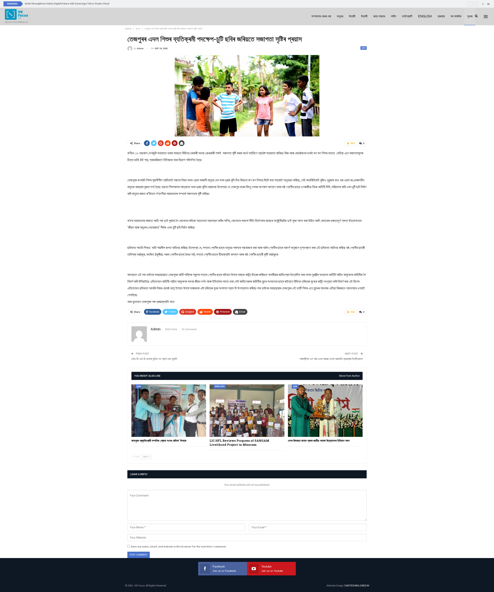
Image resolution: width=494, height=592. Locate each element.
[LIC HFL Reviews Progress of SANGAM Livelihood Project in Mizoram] (247, 410)
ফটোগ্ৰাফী (407, 16)
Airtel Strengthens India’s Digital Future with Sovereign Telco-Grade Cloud (67, 3)
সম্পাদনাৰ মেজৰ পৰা (321, 16)
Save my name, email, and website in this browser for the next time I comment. (178, 546)
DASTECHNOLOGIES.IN (356, 585)
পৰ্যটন (393, 16)
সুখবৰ (469, 16)
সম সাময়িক (456, 16)
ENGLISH (425, 16)
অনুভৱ (340, 16)
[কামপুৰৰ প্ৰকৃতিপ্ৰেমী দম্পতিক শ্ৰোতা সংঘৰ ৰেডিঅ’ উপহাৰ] (168, 410)
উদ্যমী (352, 16)
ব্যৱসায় (441, 16)
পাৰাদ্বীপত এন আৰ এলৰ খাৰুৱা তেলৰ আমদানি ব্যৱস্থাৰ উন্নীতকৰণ (331, 359)
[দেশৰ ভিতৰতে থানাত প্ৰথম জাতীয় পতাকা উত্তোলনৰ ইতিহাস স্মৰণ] (325, 410)
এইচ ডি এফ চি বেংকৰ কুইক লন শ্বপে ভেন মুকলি (154, 359)
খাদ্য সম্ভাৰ (379, 16)
